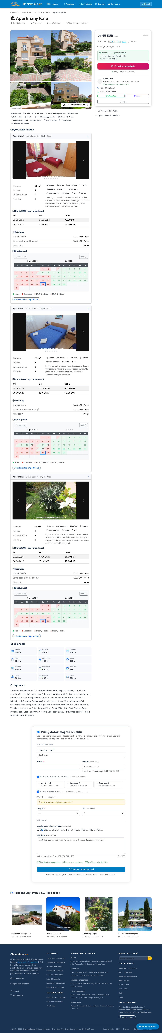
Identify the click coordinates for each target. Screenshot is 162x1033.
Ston (77, 1009)
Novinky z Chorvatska (55, 987)
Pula (72, 964)
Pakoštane (85, 983)
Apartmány (70, 4)
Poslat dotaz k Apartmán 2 (27, 468)
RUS (83, 830)
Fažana (82, 961)
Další (82, 257)
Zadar (79, 986)
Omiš (107, 995)
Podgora (73, 998)
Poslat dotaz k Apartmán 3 (27, 636)
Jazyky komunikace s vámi (54, 826)
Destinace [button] (54, 4)
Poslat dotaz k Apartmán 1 (27, 299)
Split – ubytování (125, 972)
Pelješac (109, 1006)
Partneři (16, 991)
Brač (83, 995)
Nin (79, 983)
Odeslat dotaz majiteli (82, 869)
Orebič (102, 1006)
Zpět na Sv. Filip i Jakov (108, 111)
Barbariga (74, 961)
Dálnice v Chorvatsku (54, 971)
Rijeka (93, 975)
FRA (76, 830)
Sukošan (105, 983)
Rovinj (83, 964)
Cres (72, 972)
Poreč (109, 961)
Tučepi (96, 998)
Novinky (101, 4)
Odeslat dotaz (149, 1026)
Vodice (73, 986)
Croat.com (50, 1006)
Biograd (73, 983)
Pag (92, 983)
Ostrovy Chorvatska (54, 966)
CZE (39, 830)
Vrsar (103, 964)
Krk (86, 972)
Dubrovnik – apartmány (128, 968)
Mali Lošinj (93, 972)
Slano (72, 1009)
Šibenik (98, 983)
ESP (68, 830)
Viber (138, 96)
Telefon (90, 761)
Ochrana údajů (108, 1029)
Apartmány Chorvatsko (55, 962)
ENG (46, 830)
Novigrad (102, 961)
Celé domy (115, 4)
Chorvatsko (14, 12)
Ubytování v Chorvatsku (27, 962)
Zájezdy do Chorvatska (55, 958)
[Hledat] (150, 958)
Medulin (95, 961)
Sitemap (126, 1029)
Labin (88, 961)
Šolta (85, 998)
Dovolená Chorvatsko (55, 1002)
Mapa (124, 102)
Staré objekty (18, 995)
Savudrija (90, 964)
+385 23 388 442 (107, 88)
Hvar (93, 995)
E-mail (40, 761)
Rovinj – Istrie (124, 985)
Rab (87, 975)
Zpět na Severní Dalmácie (109, 116)
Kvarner (74, 969)
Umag (97, 964)
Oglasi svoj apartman (21, 984)
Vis (101, 998)
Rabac (77, 964)
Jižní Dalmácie (77, 991)
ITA (61, 830)
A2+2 (118, 42)
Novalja (101, 972)
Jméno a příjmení (45, 750)
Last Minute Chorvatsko (55, 983)
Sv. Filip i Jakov (44, 12)
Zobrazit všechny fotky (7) (76, 105)
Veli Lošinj (100, 975)
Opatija (82, 975)
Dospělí (41, 808)
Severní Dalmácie (29, 12)
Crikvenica (79, 972)
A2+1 (124, 42)
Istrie (73, 958)
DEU (54, 830)
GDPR (118, 1029)
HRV (91, 830)
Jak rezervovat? (128, 1017)
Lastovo (96, 1006)
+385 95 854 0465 (108, 92)
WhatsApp (112, 96)
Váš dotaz (46, 835)
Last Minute (86, 4)
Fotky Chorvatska (53, 979)
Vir (111, 983)
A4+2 (112, 42)
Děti (88, 808)
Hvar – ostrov (124, 981)
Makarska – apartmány (128, 976)
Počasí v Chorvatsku (54, 975)
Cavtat (73, 1006)
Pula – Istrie (123, 989)
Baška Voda (75, 995)
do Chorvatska (18, 978)
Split (80, 998)
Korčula (88, 1006)
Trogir (90, 998)
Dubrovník (75, 1002)
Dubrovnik (81, 1006)
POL (98, 830)
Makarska (100, 995)
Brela (88, 995)
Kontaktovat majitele (124, 66)
